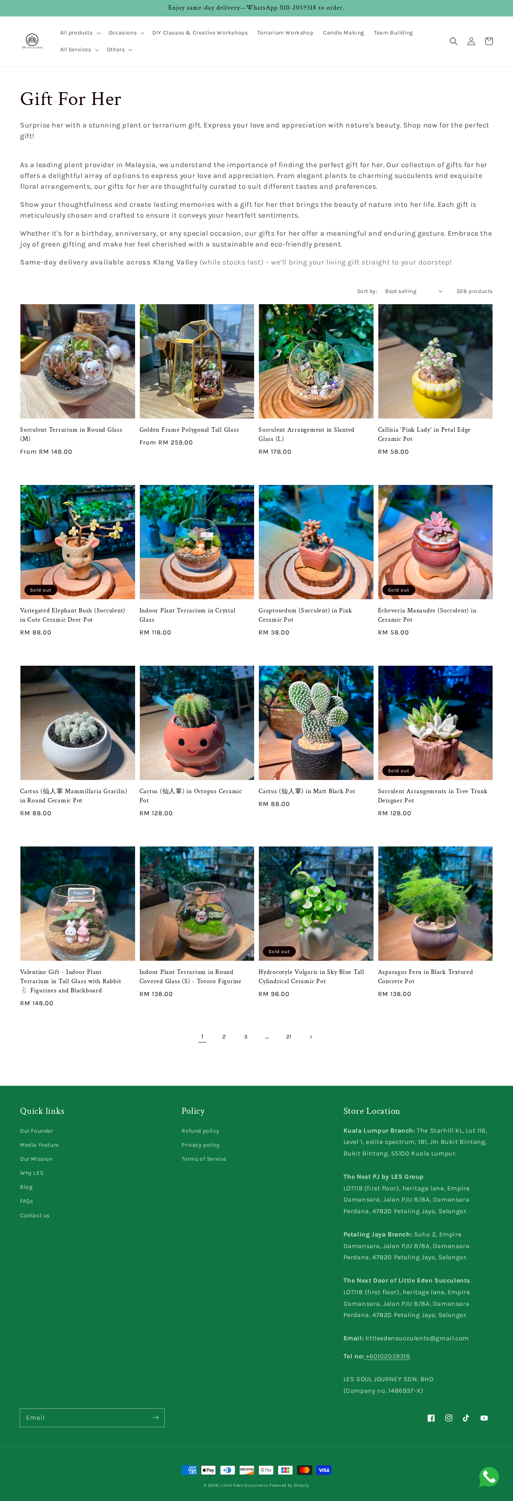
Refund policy (200, 1130)
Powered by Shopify (289, 1485)
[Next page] (310, 1037)
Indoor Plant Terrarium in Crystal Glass (187, 615)
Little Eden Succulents (244, 1485)
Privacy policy (201, 1144)
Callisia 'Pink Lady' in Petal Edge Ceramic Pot (424, 434)
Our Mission (36, 1159)
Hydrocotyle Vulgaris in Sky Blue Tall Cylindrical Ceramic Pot (311, 977)
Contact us (35, 1215)
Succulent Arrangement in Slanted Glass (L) (307, 434)
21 (289, 1036)
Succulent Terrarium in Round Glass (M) (71, 434)
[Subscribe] (155, 1417)
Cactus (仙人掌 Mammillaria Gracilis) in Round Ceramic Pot (73, 796)
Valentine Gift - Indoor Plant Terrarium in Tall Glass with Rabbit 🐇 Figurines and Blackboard (70, 981)
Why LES (31, 1173)
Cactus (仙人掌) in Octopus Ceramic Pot (190, 796)
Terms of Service (204, 1159)
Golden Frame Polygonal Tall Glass (189, 430)
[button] (79, 32)
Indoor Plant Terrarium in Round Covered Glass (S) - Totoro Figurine (190, 977)
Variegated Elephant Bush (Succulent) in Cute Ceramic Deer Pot (72, 615)
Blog (26, 1187)
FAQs (26, 1201)
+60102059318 (387, 1356)
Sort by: (367, 291)
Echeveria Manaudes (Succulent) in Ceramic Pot (427, 615)
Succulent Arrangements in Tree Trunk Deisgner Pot (433, 796)
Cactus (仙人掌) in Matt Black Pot (307, 791)
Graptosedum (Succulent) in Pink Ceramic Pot (305, 615)
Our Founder (36, 1130)
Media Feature (39, 1144)
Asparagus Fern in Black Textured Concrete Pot (425, 977)
